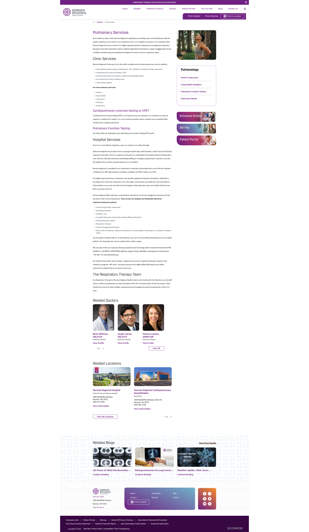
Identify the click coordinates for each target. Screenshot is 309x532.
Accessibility (108, 529)
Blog (220, 9)
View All (156, 348)
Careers (172, 9)
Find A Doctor (194, 16)
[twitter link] (209, 493)
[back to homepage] (93, 22)
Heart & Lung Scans (189, 77)
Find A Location (234, 16)
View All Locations (105, 416)
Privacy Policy (97, 529)
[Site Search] (245, 9)
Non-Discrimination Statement (78, 524)
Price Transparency (122, 529)
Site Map (87, 529)
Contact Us (233, 9)
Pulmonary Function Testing (193, 91)
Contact (155, 498)
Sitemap (103, 520)
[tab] (125, 9)
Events (175, 498)
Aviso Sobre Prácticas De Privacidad (152, 520)
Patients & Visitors (155, 9)
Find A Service (211, 16)
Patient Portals (188, 9)
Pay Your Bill (206, 9)
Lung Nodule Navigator (191, 84)
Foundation (156, 493)
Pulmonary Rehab (189, 98)
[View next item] (103, 348)
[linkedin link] (204, 499)
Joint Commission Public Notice (133, 524)
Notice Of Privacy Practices (122, 520)
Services (99, 22)
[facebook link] (204, 493)
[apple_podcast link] (209, 504)
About (125, 9)
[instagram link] (209, 499)
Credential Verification (160, 524)
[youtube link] (204, 504)
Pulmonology (190, 69)
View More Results (207, 443)
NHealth (137, 9)
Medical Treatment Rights (105, 524)
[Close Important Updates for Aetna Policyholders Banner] (246, 2)
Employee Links (72, 520)
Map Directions (98, 507)
